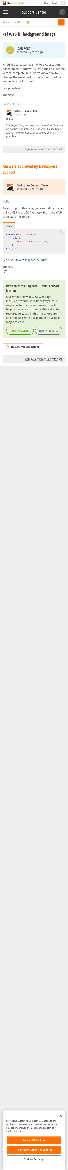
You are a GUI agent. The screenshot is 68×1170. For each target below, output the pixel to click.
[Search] (62, 12)
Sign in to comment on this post (43, 149)
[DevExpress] (13, 3)
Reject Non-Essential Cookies (34, 1149)
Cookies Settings (34, 1159)
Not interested (48, 331)
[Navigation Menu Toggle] (5, 12)
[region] (34, 1140)
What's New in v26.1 (25, 297)
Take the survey (20, 331)
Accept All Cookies (33, 1140)
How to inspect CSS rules (31, 260)
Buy (46, 3)
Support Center (34, 12)
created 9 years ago (30, 52)
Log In (55, 3)
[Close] (61, 1116)
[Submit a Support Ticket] (61, 22)
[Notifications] (63, 3)
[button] (61, 232)
